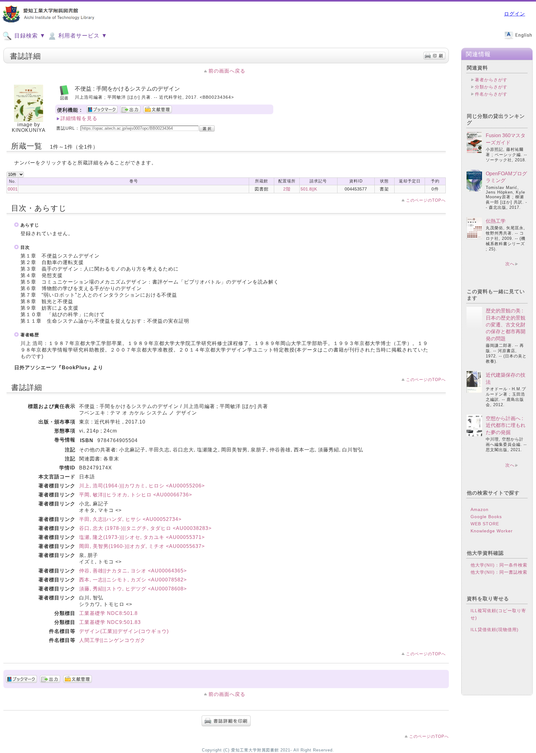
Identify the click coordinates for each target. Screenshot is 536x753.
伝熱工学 (496, 221)
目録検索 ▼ (29, 36)
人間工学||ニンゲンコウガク (112, 640)
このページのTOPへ (426, 200)
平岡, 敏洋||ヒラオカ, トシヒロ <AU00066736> (135, 494)
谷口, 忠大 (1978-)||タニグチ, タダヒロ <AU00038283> (145, 528)
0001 (13, 188)
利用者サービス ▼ (81, 36)
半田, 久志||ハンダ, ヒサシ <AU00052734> (130, 519)
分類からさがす (491, 86)
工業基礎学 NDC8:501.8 (108, 613)
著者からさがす (491, 79)
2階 (287, 188)
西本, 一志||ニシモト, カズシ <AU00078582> (133, 579)
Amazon (480, 509)
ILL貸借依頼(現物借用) (495, 629)
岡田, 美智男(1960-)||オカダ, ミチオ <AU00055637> (142, 546)
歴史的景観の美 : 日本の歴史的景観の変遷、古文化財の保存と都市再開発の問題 (505, 324)
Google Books (486, 516)
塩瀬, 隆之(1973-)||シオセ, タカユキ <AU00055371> (142, 537)
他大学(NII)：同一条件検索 (499, 565)
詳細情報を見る (78, 118)
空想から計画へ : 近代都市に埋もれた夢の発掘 (505, 425)
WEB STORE (485, 523)
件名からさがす (491, 94)
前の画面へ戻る (226, 71)
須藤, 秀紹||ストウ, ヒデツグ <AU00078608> (133, 588)
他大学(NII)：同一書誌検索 (499, 572)
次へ (510, 263)
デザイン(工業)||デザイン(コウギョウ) (124, 631)
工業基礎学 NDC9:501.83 (110, 622)
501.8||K (309, 188)
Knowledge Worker (492, 530)
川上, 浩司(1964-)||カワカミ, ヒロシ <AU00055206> (142, 485)
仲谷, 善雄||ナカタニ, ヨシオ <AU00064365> (133, 570)
